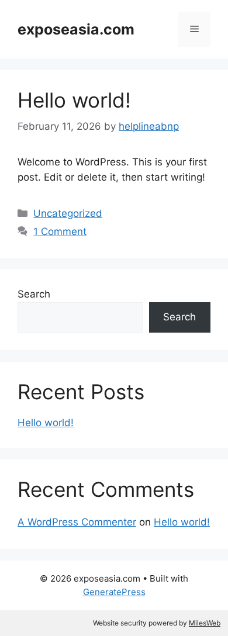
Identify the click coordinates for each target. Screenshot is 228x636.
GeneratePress (114, 591)
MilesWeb (204, 622)
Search (34, 294)
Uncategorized (67, 213)
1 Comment (60, 231)
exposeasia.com (76, 29)
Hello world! (74, 100)
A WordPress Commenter (77, 522)
